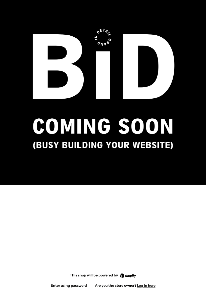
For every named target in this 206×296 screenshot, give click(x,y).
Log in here (146, 285)
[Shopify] (128, 275)
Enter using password (69, 285)
